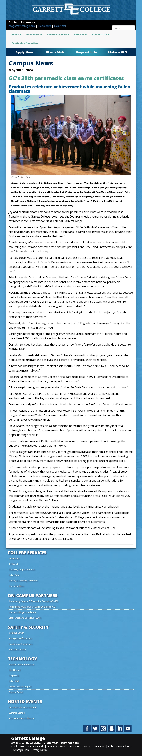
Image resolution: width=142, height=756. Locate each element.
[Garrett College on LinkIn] (120, 728)
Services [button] (79, 34)
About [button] (15, 34)
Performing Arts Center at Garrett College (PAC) (32, 606)
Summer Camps (17, 712)
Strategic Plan (21, 750)
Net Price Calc (36, 746)
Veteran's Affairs (56, 746)
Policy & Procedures (119, 746)
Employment (18, 746)
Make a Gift (117, 52)
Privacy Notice (40, 750)
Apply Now (24, 52)
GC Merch (14, 564)
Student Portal (16, 692)
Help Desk (14, 675)
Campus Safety (16, 632)
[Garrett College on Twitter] (95, 728)
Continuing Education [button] (24, 43)
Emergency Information (20, 638)
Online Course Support (20, 686)
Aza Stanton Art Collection (21, 718)
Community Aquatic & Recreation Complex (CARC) (33, 601)
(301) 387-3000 (70, 743)
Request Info (86, 52)
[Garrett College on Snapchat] (112, 728)
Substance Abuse (17, 649)
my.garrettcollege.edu (22, 26)
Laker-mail (60, 26)
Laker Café (14, 575)
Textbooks (14, 558)
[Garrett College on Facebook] (87, 728)
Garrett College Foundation (22, 612)
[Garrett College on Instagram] (104, 728)
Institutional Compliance (21, 643)
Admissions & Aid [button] (57, 34)
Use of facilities (16, 586)
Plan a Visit (55, 52)
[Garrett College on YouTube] (128, 728)
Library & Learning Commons (23, 580)
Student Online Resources (21, 664)
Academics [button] (33, 34)
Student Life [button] (100, 34)
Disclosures (74, 746)
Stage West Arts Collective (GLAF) (25, 617)
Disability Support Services (22, 569)
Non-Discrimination (94, 746)
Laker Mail (14, 681)
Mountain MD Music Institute (22, 707)
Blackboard (45, 26)
